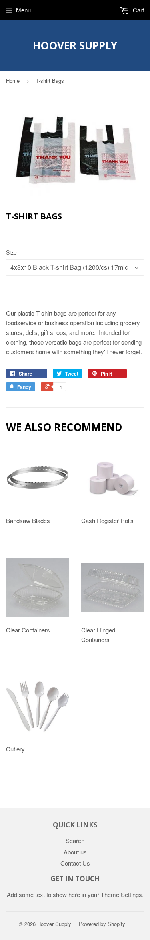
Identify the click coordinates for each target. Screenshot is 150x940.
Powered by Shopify (102, 924)
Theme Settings (121, 894)
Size (11, 252)
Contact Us (75, 863)
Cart (137, 10)
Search (75, 840)
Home (13, 80)
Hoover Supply (75, 45)
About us (75, 852)
